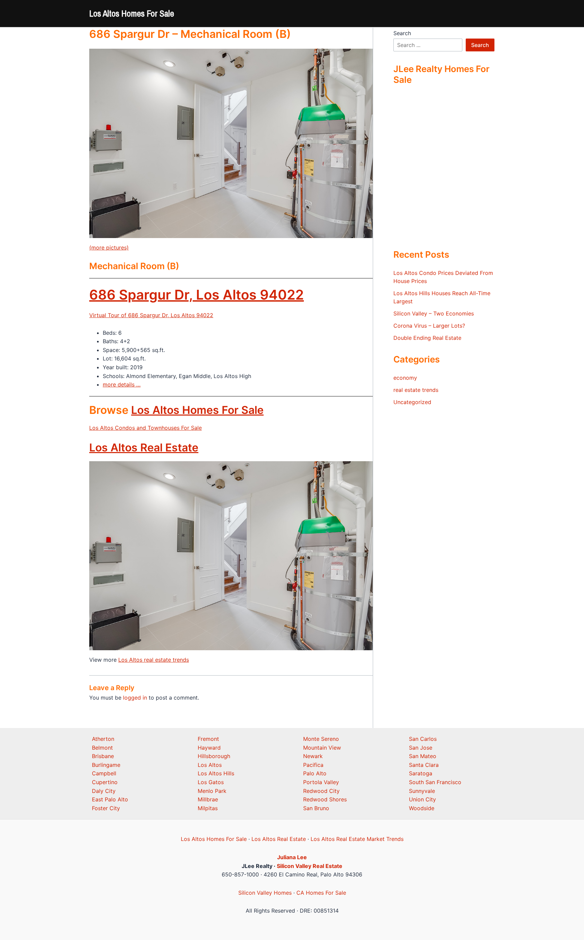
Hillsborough (214, 756)
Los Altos (210, 764)
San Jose (420, 747)
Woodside (421, 808)
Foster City (106, 808)
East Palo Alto (110, 799)
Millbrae (208, 799)
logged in (135, 697)
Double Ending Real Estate (427, 337)
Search (402, 33)
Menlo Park (212, 791)
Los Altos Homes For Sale (131, 13)
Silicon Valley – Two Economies (433, 313)
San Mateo (422, 756)
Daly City (104, 791)
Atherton (103, 738)
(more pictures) (109, 247)
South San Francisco (435, 782)
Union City (422, 799)
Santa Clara (424, 764)
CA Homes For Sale (321, 892)
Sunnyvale (422, 791)
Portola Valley (321, 782)
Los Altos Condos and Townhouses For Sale (145, 427)
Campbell (104, 773)
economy (405, 377)
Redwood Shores (325, 799)
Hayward (209, 747)
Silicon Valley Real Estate (309, 866)
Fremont (208, 738)
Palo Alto (314, 773)
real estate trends (415, 389)
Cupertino (105, 782)
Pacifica (313, 764)
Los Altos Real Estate (143, 447)
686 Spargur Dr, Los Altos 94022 (196, 294)
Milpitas (208, 808)
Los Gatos (211, 782)
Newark (313, 756)
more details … (122, 384)
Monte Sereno (321, 738)
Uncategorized (412, 402)
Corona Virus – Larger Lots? (429, 325)
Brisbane (103, 756)
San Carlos (423, 738)
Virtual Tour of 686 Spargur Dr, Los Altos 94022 (151, 315)
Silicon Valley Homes (265, 892)
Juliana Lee (292, 857)
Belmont (102, 747)
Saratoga (420, 773)
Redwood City (321, 791)
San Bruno (316, 808)
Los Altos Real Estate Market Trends (357, 839)
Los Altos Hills (216, 773)
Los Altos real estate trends (153, 659)
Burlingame (106, 764)
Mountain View (322, 747)
